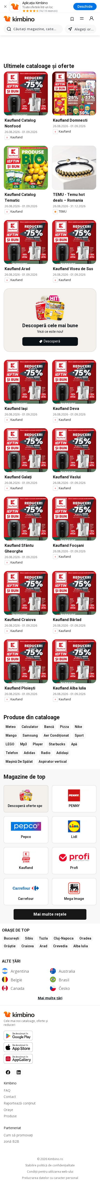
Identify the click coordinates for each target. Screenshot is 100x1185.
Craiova (27, 946)
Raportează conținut (20, 1103)
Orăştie (10, 946)
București (11, 938)
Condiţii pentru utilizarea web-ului (50, 1172)
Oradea (85, 938)
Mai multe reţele (50, 914)
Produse (10, 1116)
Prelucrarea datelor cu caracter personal (50, 1178)
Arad (43, 946)
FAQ (7, 1090)
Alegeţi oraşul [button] (84, 29)
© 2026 (50, 1159)
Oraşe (8, 1109)
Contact (10, 1096)
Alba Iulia (80, 946)
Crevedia (60, 946)
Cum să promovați (18, 1135)
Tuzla (43, 938)
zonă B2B (11, 1141)
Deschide (84, 6)
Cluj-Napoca (64, 938)
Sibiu (29, 938)
